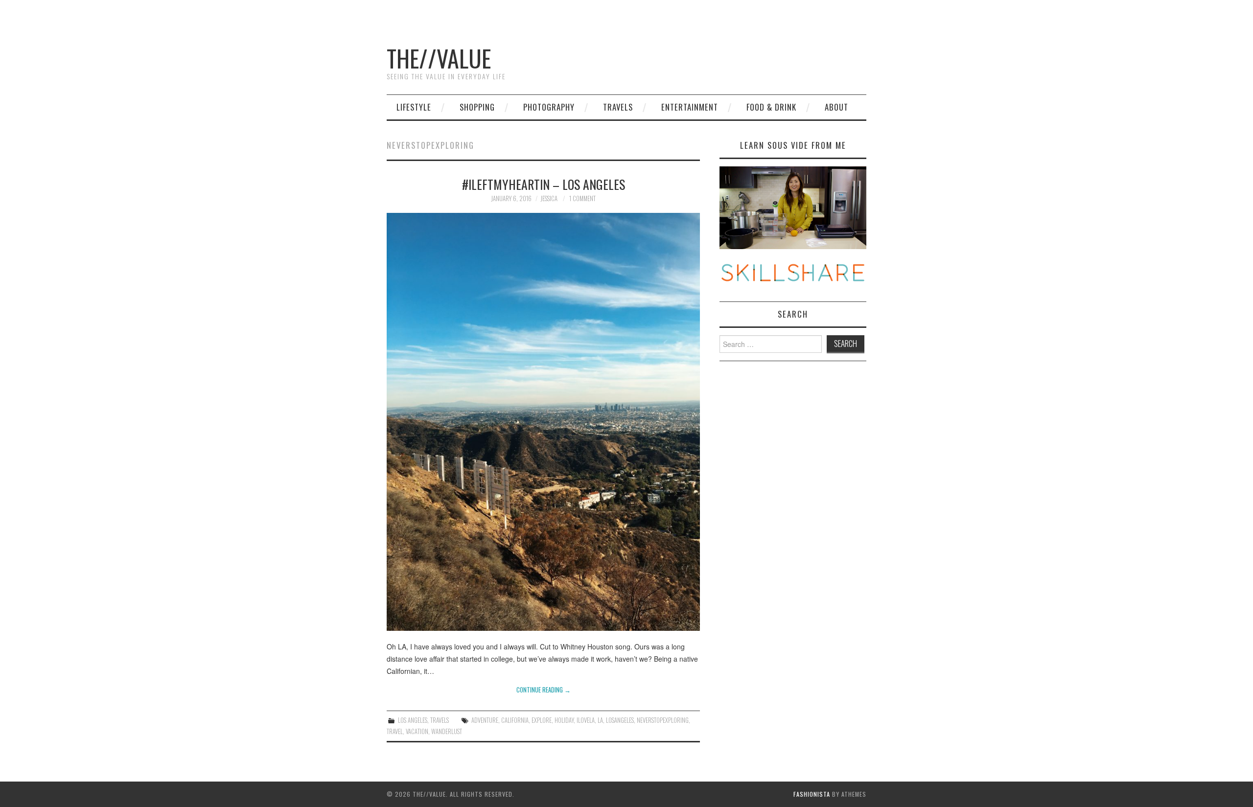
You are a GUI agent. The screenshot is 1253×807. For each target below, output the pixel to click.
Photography (549, 107)
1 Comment (582, 198)
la (600, 720)
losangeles (620, 720)
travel (395, 731)
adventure (484, 720)
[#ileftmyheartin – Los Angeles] (543, 421)
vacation (417, 731)
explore (542, 720)
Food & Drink (771, 107)
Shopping (477, 107)
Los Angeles (412, 720)
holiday (564, 720)
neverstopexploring (663, 720)
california (515, 720)
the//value (439, 58)
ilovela (586, 720)
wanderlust (446, 731)
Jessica (548, 198)
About (836, 107)
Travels (618, 107)
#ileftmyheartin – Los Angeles (543, 184)
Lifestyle (413, 107)
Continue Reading (543, 689)
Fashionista (811, 794)
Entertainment (689, 107)
